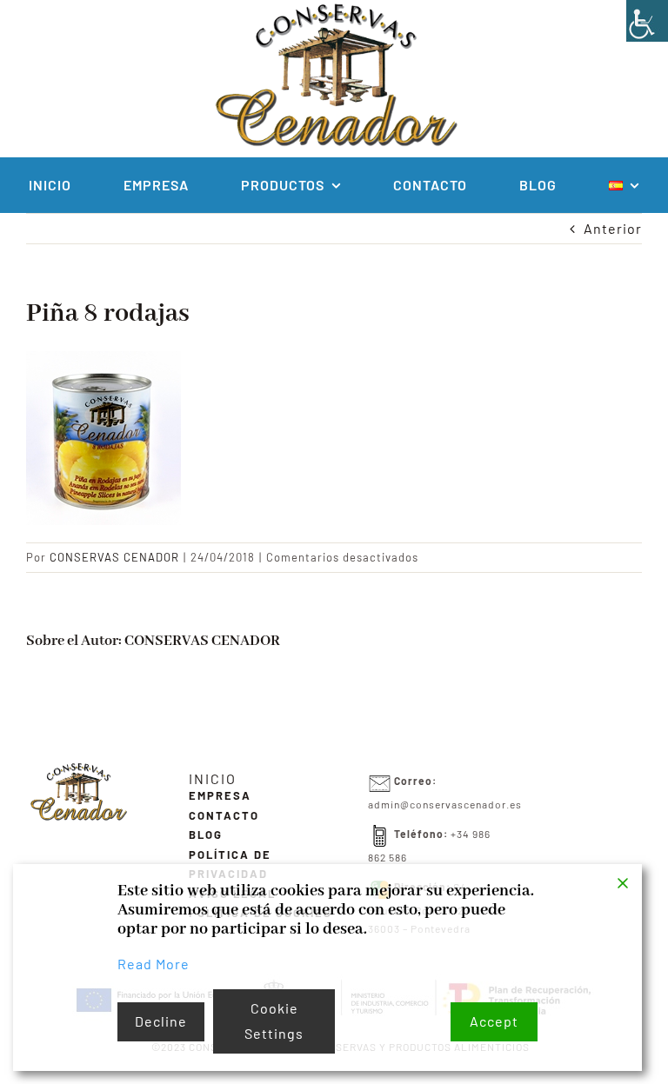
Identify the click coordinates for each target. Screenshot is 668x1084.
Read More (153, 963)
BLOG (206, 834)
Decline (161, 1021)
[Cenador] (78, 768)
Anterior (613, 228)
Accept (494, 1021)
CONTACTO (224, 815)
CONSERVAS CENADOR (114, 557)
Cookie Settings (274, 1020)
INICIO (213, 778)
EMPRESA (220, 795)
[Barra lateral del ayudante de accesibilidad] (647, 21)
